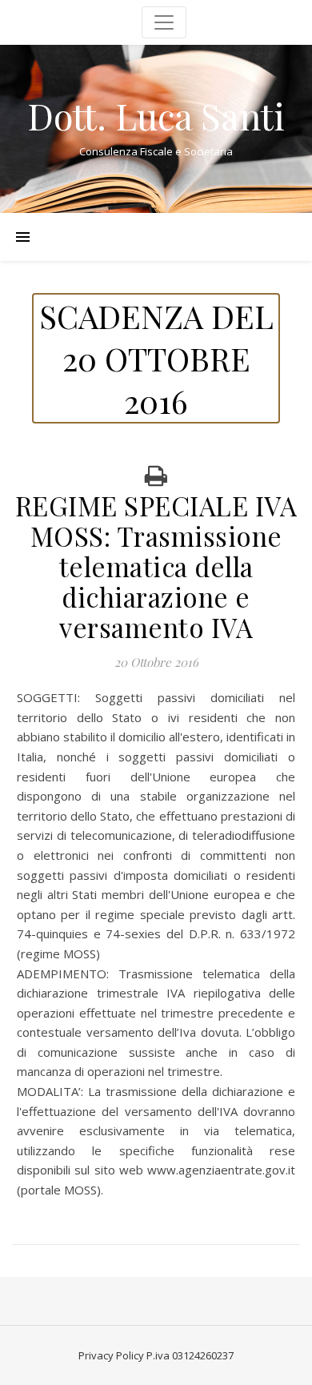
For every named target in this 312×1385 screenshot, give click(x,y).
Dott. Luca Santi (156, 116)
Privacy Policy (111, 1355)
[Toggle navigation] (164, 22)
